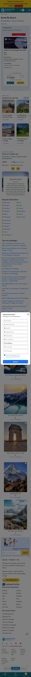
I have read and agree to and (13, 356)
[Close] (28, 314)
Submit (15, 362)
